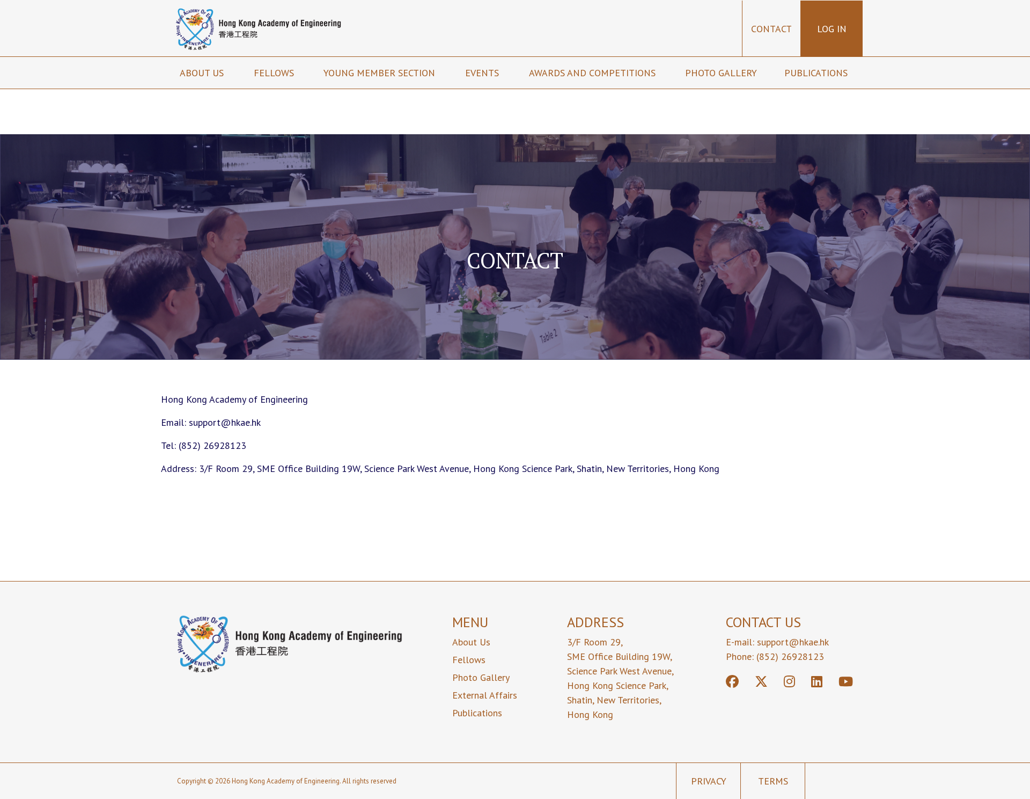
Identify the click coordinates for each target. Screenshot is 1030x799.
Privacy (708, 781)
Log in (832, 29)
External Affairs (484, 695)
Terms (773, 781)
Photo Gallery (721, 73)
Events (483, 73)
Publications (817, 73)
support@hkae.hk (793, 642)
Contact (771, 29)
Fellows (275, 73)
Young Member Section (380, 73)
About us (203, 73)
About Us (471, 642)
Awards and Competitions (593, 73)
